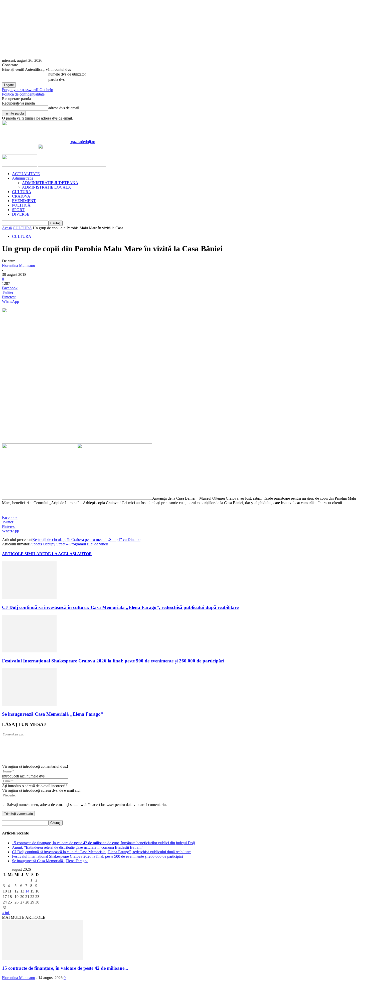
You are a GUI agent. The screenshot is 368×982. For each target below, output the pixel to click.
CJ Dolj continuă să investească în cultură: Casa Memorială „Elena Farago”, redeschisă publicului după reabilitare (120, 607)
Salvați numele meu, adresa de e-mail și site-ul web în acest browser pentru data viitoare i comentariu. (87, 804)
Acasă (7, 228)
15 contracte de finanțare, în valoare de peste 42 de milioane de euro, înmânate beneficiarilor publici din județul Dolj (103, 843)
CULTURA (21, 192)
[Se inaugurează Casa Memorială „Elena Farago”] (29, 704)
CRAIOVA (21, 196)
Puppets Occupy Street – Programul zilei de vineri (68, 544)
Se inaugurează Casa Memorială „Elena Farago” (52, 714)
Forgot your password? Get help (27, 90)
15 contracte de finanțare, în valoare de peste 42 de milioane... (65, 968)
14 (27, 891)
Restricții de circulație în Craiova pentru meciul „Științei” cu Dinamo (86, 539)
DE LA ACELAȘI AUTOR (68, 554)
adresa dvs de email (63, 108)
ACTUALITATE (26, 174)
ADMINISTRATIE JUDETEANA (50, 183)
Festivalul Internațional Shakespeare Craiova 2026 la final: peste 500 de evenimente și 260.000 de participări (113, 660)
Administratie (22, 178)
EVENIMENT (24, 201)
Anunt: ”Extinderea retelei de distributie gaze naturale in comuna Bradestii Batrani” (77, 847)
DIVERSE (20, 214)
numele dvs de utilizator (67, 74)
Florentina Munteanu (18, 265)
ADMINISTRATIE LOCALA (46, 187)
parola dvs (56, 79)
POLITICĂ (21, 205)
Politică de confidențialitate (23, 94)
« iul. (6, 913)
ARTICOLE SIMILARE (23, 554)
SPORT (18, 210)
